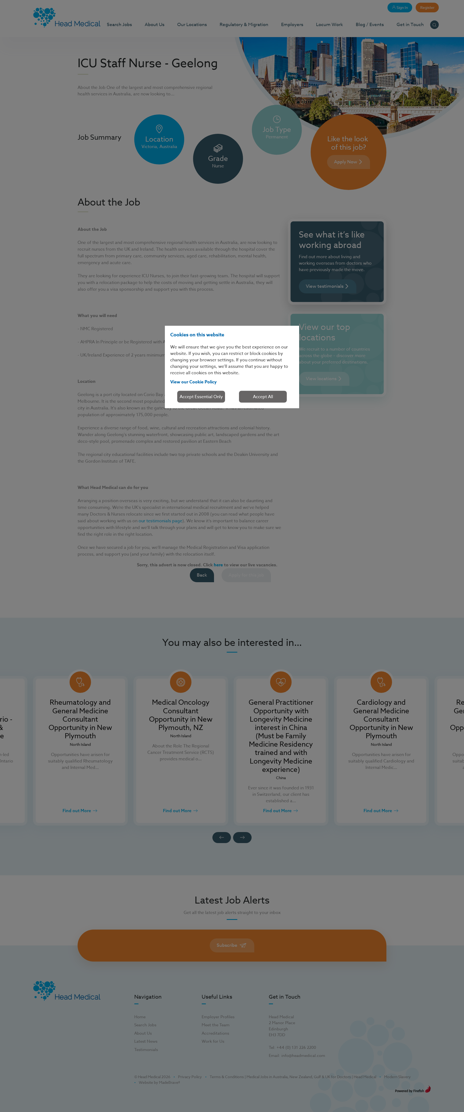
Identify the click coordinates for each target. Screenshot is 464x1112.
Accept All (263, 396)
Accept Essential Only (201, 396)
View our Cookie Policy (193, 382)
